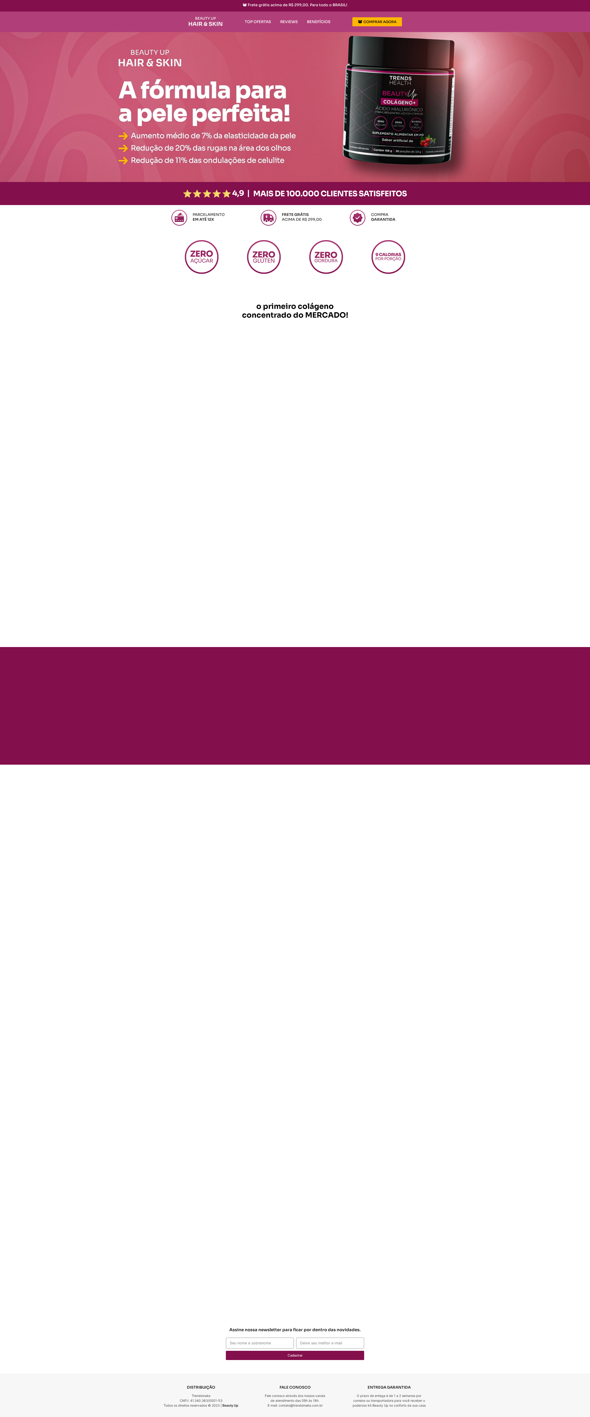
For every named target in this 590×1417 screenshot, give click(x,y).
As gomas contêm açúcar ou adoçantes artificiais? (335, 1293)
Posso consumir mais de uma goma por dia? (329, 1267)
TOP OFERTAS (258, 21)
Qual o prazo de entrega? (311, 1306)
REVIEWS (289, 21)
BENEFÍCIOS (318, 21)
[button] (343, 1227)
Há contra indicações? (309, 1227)
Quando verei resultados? (312, 1280)
